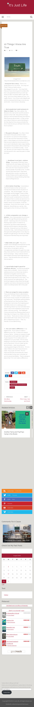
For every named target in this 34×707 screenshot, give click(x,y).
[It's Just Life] (17, 5)
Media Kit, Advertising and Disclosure (17, 704)
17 (8, 574)
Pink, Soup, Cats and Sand (25, 400)
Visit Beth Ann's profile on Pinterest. (17, 605)
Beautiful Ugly (10, 627)
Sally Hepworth (11, 622)
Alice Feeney (11, 629)
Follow (6, 595)
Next (31, 407)
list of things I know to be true (18, 384)
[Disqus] (17, 463)
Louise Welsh (11, 636)
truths (12, 387)
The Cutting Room (11, 634)
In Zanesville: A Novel (12, 613)
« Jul (3, 584)
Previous (27, 407)
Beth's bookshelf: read (16, 611)
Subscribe (6, 692)
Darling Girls (10, 620)
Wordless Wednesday (7, 400)
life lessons (13, 381)
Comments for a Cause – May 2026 (17, 540)
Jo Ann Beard (11, 615)
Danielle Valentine (12, 645)
